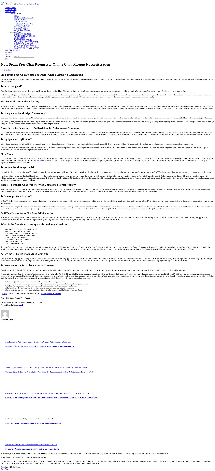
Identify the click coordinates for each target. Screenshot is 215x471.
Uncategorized (46, 294)
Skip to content (6, 2)
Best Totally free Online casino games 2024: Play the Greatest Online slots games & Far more (38, 342)
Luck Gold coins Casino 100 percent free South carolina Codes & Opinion (31, 419)
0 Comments (56, 294)
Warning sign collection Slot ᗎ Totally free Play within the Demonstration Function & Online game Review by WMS (46, 367)
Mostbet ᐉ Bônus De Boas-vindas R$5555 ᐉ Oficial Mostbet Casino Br (31, 445)
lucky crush (40, 160)
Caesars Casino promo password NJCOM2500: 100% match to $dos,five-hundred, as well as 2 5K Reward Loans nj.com (48, 393)
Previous (4, 70)
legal (5, 294)
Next (9, 70)
